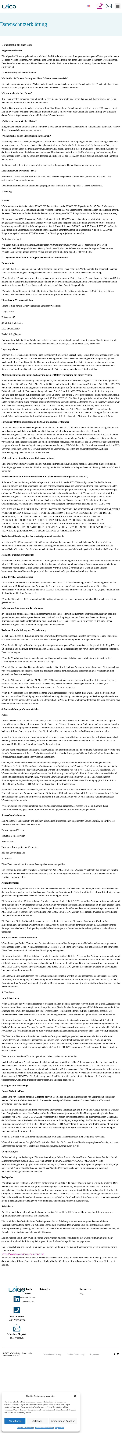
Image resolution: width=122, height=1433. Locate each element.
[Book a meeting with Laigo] (100, 6)
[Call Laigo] (17, 1310)
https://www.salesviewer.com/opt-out (22, 1254)
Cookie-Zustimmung (25, 1427)
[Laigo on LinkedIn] (17, 1299)
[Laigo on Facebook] (115, 1354)
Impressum (59, 1427)
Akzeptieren (15, 1421)
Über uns (27, 1294)
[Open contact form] (109, 6)
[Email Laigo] (17, 1327)
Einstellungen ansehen (63, 1421)
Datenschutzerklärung (44, 1427)
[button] (75, 1395)
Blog (81, 1294)
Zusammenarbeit (27, 1301)
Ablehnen (37, 1421)
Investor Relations (27, 1297)
